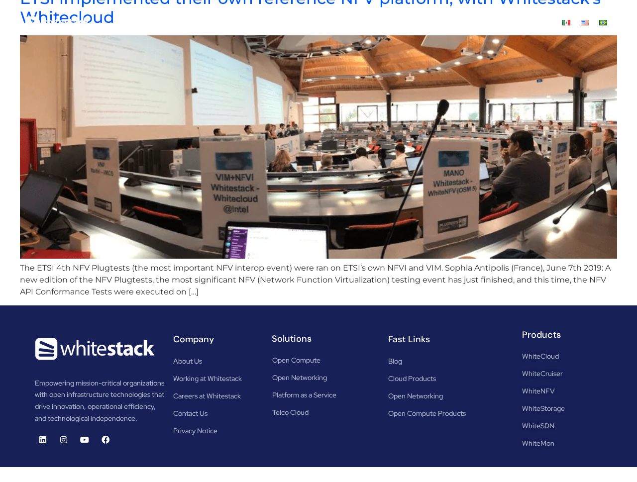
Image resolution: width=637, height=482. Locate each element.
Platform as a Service (304, 394)
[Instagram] (64, 440)
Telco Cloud (290, 412)
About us (219, 22)
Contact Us (533, 22)
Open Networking (299, 377)
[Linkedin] (43, 440)
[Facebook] (105, 440)
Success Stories (428, 22)
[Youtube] (85, 440)
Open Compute (296, 360)
